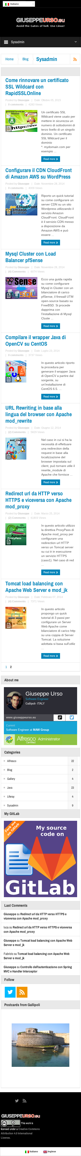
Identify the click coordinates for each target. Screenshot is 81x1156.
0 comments (16, 104)
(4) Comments (17, 271)
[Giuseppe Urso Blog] (40, 22)
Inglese (51, 1151)
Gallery (11, 778)
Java (9, 787)
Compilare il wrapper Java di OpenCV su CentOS (35, 340)
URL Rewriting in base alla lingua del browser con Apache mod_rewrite (38, 414)
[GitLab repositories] (59, 717)
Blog (25, 59)
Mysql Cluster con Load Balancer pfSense (30, 257)
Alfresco (11, 761)
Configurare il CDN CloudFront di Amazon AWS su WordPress (38, 173)
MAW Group (41, 729)
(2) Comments (17, 432)
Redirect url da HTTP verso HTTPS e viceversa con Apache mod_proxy (38, 499)
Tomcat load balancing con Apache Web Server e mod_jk (36, 586)
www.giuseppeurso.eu (21, 717)
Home (9, 59)
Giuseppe (23, 100)
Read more (49, 159)
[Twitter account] (71, 717)
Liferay (10, 796)
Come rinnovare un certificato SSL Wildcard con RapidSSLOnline (37, 86)
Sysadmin (12, 805)
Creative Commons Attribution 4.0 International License (20, 1133)
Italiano (14, 4)
